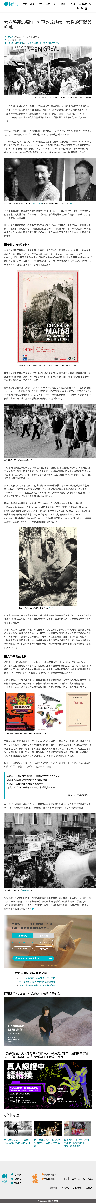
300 (24, 942)
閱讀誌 (5, 1178)
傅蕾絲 (42, 43)
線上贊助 (65, 1187)
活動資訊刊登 (50, 1174)
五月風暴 (27, 43)
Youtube (86, 8)
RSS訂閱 (89, 1178)
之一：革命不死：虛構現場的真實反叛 (37, 978)
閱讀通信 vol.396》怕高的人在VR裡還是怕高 (32, 993)
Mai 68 (10, 43)
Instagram (82, 8)
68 (14, 43)
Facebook (77, 8)
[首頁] (11, 4)
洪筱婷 (10, 37)
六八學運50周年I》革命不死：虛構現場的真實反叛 (17, 1141)
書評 (25, 3)
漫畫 (56, 3)
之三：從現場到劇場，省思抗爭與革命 (37, 985)
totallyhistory (37, 203)
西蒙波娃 (35, 43)
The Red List (53, 608)
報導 (32, 3)
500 (45, 942)
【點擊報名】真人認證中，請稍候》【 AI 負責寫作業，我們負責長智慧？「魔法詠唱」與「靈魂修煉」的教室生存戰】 (46, 1055)
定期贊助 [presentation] (22, 935)
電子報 (77, 1178)
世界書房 (55, 43)
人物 (48, 3)
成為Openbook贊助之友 (28, 958)
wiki (71, 203)
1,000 (24, 949)
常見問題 (89, 1187)
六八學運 (19, 43)
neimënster (26, 890)
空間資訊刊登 (50, 1178)
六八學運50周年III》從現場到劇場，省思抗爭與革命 (47, 1142)
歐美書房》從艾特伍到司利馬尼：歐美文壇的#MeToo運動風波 (77, 1142)
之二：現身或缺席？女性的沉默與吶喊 (37, 981)
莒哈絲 (48, 43)
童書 (40, 3)
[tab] (22, 935)
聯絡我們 (18, 1183)
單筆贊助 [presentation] (43, 935)
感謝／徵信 (77, 1187)
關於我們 (18, 1174)
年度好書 (83, 3)
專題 (63, 3)
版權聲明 (18, 1178)
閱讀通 (72, 3)
